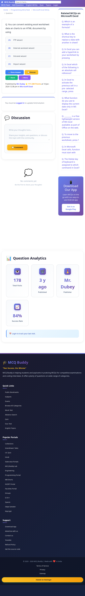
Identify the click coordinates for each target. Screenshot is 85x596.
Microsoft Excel (26, 86)
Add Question (18, 5)
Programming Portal (13, 475)
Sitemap (43, 573)
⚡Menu (24, 78)
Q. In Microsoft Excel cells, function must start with (71, 149)
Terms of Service (42, 566)
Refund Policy (10, 545)
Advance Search (11, 415)
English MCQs (32, 5)
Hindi (7, 457)
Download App (10, 527)
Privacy (42, 570)
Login (55, 5)
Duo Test (8, 424)
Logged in (20, 103)
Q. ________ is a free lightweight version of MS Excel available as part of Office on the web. (71, 122)
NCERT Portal (10, 484)
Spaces (7, 502)
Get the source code (12, 549)
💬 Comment (17, 147)
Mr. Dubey (21, 84)
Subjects (8, 397)
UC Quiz (8, 453)
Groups (8, 493)
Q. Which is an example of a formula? (68, 24)
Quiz (42, 5)
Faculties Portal (11, 489)
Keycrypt (8, 511)
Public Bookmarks (12, 392)
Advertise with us (11, 531)
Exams (7, 401)
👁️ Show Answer (14, 72)
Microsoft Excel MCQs (41, 10)
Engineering (9, 471)
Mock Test (9, 410)
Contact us (9, 535)
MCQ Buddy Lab (11, 466)
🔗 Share (11, 78)
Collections (9, 444)
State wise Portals (11, 462)
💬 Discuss (31, 72)
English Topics (10, 428)
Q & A (7, 498)
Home (5, 10)
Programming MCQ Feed (20, 10)
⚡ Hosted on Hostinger (42, 580)
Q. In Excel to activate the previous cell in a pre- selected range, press (69, 85)
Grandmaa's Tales (11, 448)
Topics (48, 5)
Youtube (8, 540)
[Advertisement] (42, 232)
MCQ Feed (5, 5)
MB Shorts (9, 480)
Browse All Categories (13, 406)
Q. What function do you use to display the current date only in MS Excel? (70, 104)
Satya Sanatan (10, 507)
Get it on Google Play (71, 207)
